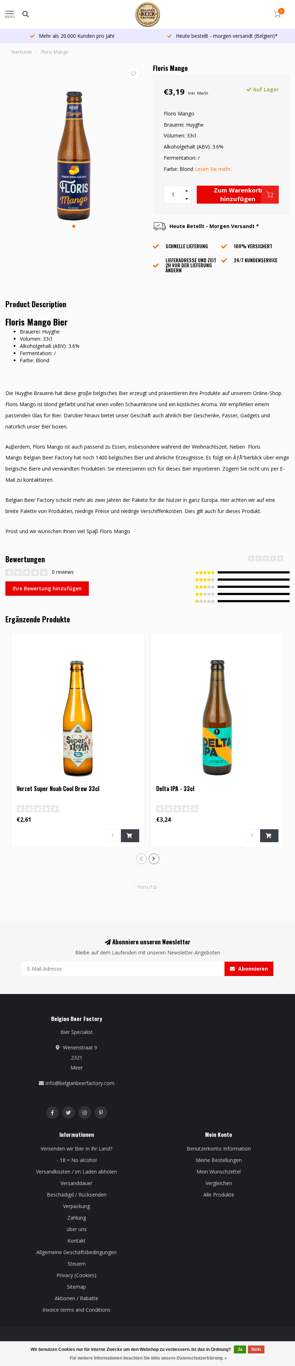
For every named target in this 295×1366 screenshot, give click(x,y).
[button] (73, 226)
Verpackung (76, 1206)
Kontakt (76, 1240)
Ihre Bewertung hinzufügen (47, 588)
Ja (239, 1349)
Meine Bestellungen (219, 1160)
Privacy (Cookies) (76, 1275)
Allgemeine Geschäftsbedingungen (76, 1252)
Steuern (77, 1263)
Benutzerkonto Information (219, 1148)
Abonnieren (252, 968)
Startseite (21, 52)
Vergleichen (218, 1183)
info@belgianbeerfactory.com (80, 1083)
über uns (77, 1229)
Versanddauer (76, 1183)
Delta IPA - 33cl (175, 788)
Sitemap (76, 1286)
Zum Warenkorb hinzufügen (238, 194)
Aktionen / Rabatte (76, 1298)
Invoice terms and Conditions (76, 1309)
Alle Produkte (218, 1194)
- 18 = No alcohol (76, 1160)
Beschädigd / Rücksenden (76, 1194)
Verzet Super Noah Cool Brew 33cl (58, 788)
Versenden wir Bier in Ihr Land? (76, 1148)
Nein (256, 1349)
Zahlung (76, 1217)
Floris (146, 887)
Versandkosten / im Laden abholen (76, 1171)
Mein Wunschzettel (218, 1171)
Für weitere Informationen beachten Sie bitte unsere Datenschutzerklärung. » (148, 1358)
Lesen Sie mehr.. (214, 168)
